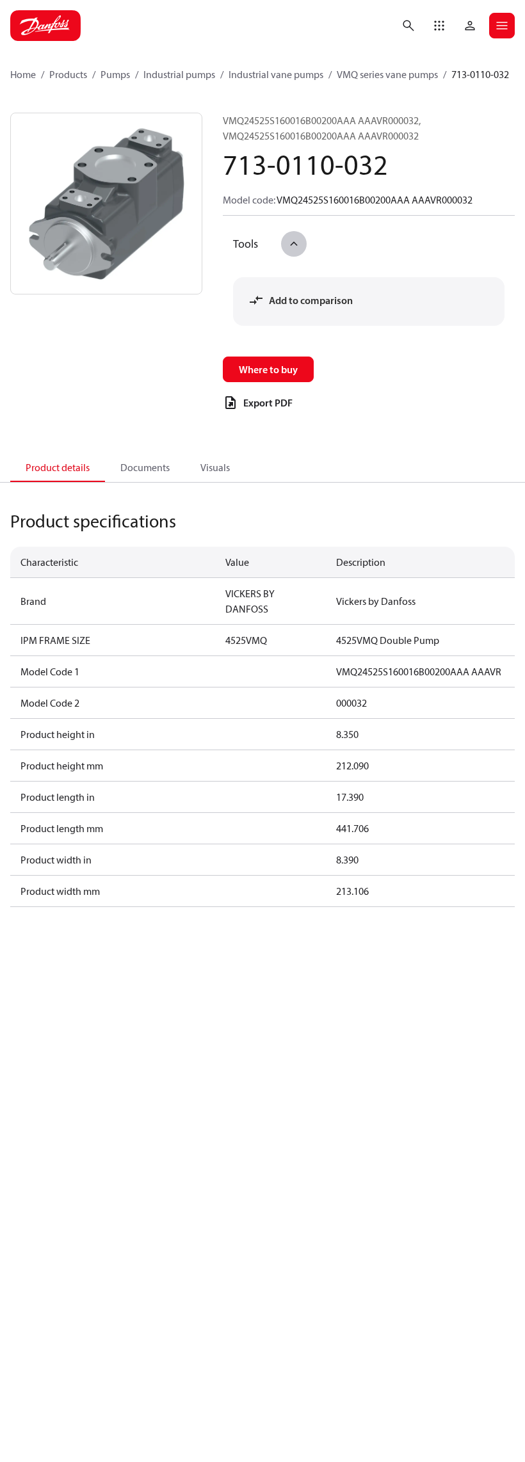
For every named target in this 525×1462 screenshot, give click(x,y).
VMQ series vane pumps (387, 74)
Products (68, 74)
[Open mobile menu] (502, 25)
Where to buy (268, 369)
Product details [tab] (58, 467)
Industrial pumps (179, 74)
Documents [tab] (145, 467)
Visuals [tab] (215, 467)
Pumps (115, 74)
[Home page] (45, 25)
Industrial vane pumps (276, 74)
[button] (439, 26)
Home (23, 74)
